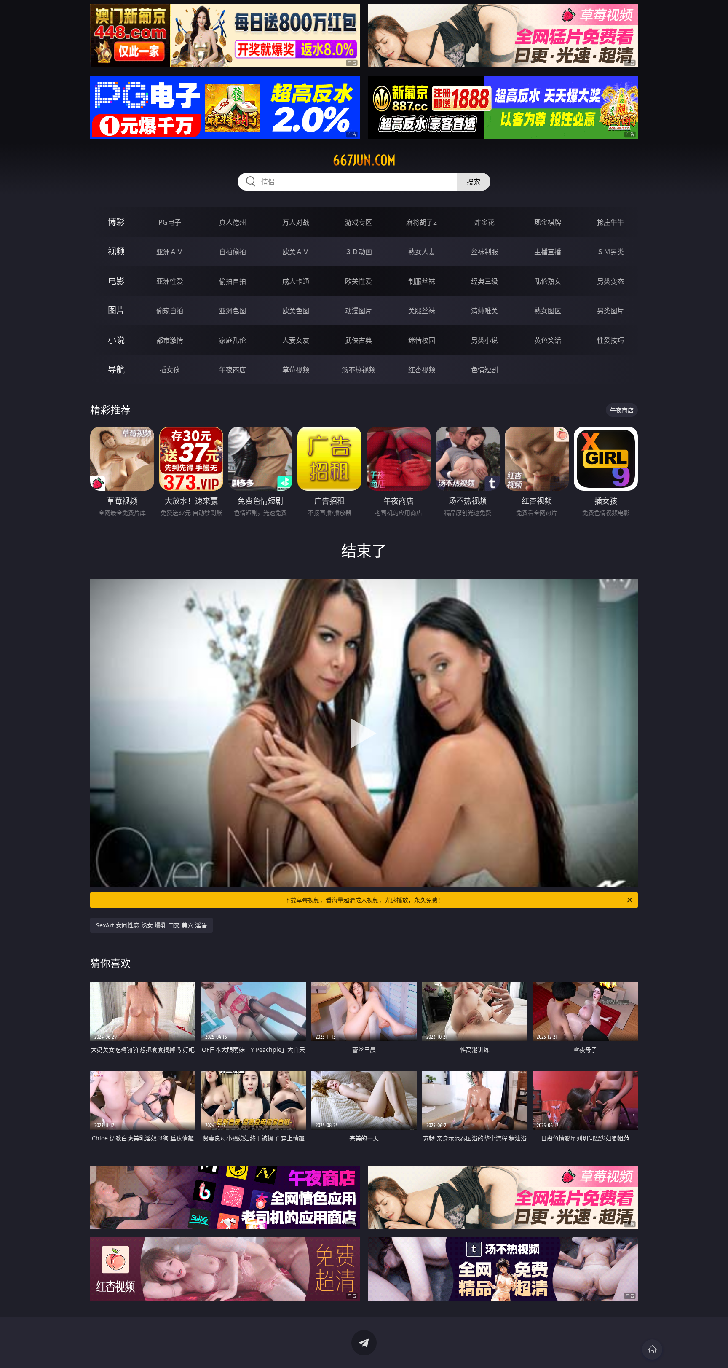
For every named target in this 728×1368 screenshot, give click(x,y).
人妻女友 (295, 340)
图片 (116, 310)
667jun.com (364, 160)
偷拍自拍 (232, 281)
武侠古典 (358, 340)
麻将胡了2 (421, 222)
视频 (116, 251)
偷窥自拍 (169, 310)
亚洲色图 (232, 310)
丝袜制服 (484, 251)
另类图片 (610, 310)
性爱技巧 (610, 340)
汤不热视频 (358, 369)
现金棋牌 (547, 222)
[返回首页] (652, 1349)
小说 (116, 340)
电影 (116, 281)
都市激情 (169, 340)
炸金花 (484, 222)
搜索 (473, 181)
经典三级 (484, 281)
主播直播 (547, 251)
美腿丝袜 (421, 310)
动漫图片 (358, 310)
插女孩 (170, 369)
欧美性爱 (358, 281)
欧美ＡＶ (295, 251)
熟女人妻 (421, 251)
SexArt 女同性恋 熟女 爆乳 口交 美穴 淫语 (151, 925)
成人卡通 (295, 281)
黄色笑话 (547, 340)
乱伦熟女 (547, 281)
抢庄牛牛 (610, 222)
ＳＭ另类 (610, 251)
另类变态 (610, 281)
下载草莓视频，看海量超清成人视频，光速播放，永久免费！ (364, 900)
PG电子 (169, 222)
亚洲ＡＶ (169, 251)
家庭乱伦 (232, 340)
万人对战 (295, 222)
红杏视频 (421, 369)
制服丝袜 (421, 281)
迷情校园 (421, 340)
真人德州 (232, 222)
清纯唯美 (484, 310)
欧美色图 (295, 310)
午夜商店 (232, 369)
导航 (116, 369)
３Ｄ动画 (358, 251)
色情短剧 (484, 369)
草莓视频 (295, 369)
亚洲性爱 (169, 281)
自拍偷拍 (232, 251)
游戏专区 (358, 222)
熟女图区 (547, 310)
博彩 (116, 222)
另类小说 (484, 340)
